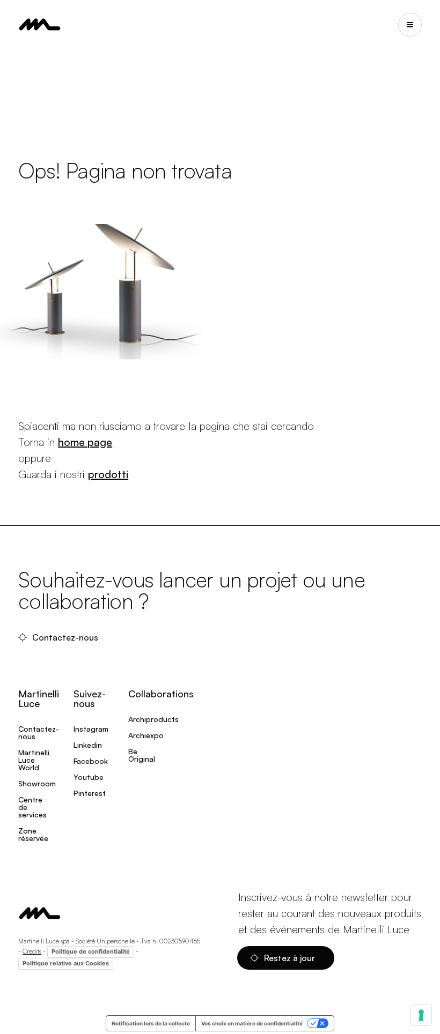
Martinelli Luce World (33, 760)
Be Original (141, 755)
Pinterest (90, 793)
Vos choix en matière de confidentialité (252, 1023)
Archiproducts (153, 719)
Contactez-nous (66, 637)
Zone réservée (33, 834)
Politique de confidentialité (91, 951)
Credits (32, 951)
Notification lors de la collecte (151, 1023)
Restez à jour (290, 958)
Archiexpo (146, 735)
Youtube (89, 777)
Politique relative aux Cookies (66, 963)
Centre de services (32, 807)
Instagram (91, 728)
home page (85, 442)
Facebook (91, 760)
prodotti (108, 474)
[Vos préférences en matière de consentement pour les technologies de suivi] (421, 1015)
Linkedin (88, 744)
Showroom (37, 783)
